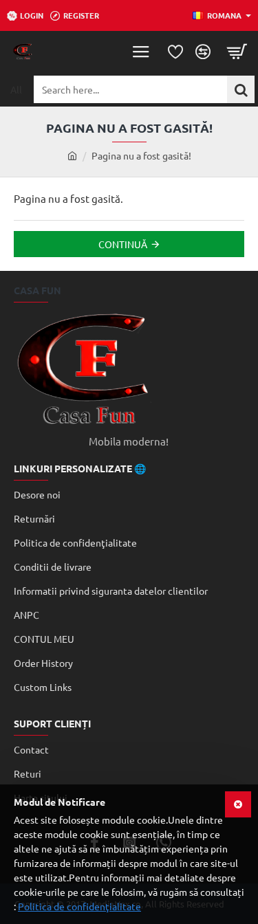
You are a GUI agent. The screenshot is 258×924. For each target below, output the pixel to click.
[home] (72, 155)
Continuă (122, 244)
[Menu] (141, 51)
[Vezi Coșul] (237, 51)
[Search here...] (241, 89)
